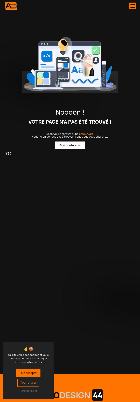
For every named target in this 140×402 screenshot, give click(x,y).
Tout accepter (28, 373)
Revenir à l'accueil (70, 145)
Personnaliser (28, 391)
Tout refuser (28, 382)
